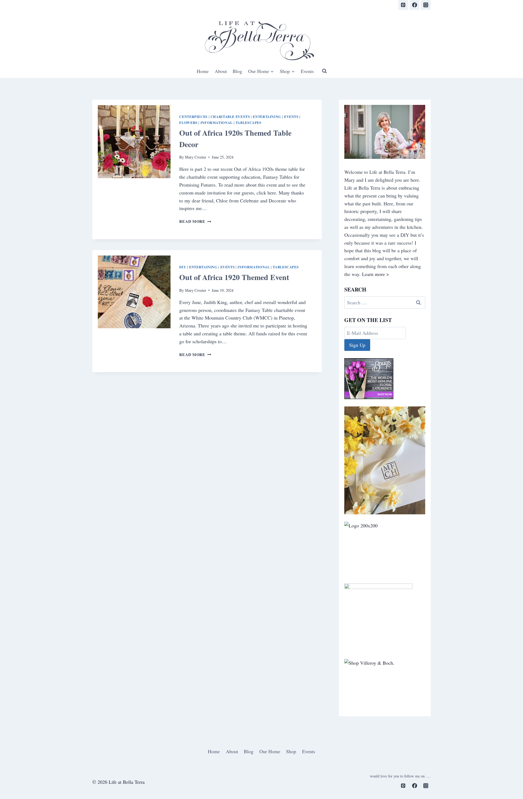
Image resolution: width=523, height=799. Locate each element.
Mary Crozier (195, 157)
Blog (237, 71)
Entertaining (267, 116)
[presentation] (134, 141)
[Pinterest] (403, 5)
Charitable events (230, 116)
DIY (182, 267)
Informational (216, 122)
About (221, 71)
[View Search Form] (324, 71)
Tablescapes (249, 122)
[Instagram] (426, 5)
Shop (291, 751)
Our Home (269, 751)
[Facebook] (414, 5)
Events (307, 71)
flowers (188, 122)
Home (203, 71)
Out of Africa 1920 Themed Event (234, 277)
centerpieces (193, 116)
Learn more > (375, 274)
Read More (195, 221)
